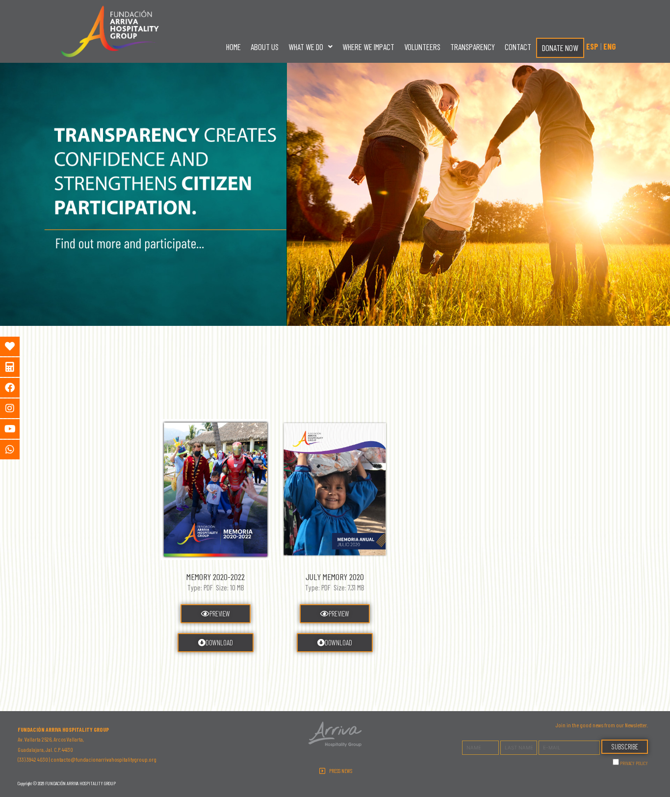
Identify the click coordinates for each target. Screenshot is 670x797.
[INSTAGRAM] (17, 408)
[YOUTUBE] (17, 429)
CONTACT (518, 47)
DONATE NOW (560, 48)
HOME (233, 47)
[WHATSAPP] (17, 449)
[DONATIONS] (17, 346)
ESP (592, 46)
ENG (609, 46)
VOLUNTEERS (422, 47)
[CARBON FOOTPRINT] (17, 367)
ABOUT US (265, 47)
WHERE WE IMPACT (368, 47)
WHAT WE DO (305, 47)
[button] (310, 47)
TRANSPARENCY (472, 47)
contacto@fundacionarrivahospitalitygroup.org (103, 759)
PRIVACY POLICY (634, 763)
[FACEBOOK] (17, 388)
